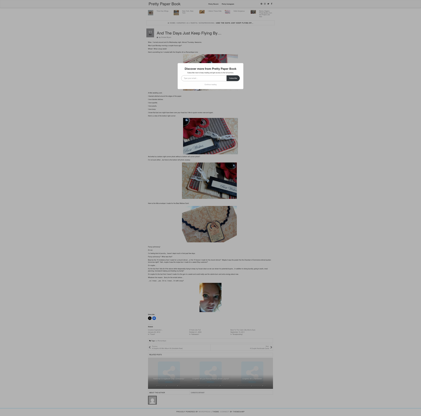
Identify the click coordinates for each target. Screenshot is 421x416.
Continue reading (211, 84)
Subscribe (233, 78)
